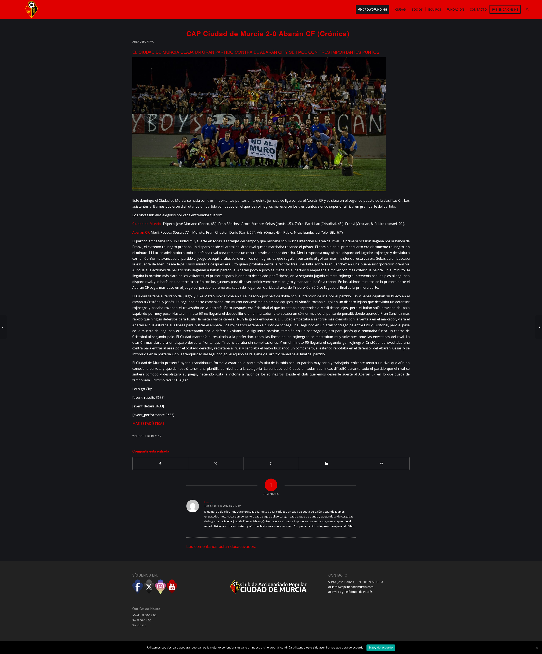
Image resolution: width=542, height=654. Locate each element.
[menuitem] (374, 9)
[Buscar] (527, 9)
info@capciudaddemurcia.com (352, 587)
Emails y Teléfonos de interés (352, 592)
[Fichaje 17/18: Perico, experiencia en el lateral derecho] (3, 327)
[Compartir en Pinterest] (271, 463)
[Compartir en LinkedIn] (326, 463)
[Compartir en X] (215, 463)
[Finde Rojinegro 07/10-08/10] (538, 327)
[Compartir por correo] (381, 463)
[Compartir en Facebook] (160, 463)
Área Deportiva (143, 41)
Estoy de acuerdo (381, 647)
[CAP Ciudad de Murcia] (31, 9)
